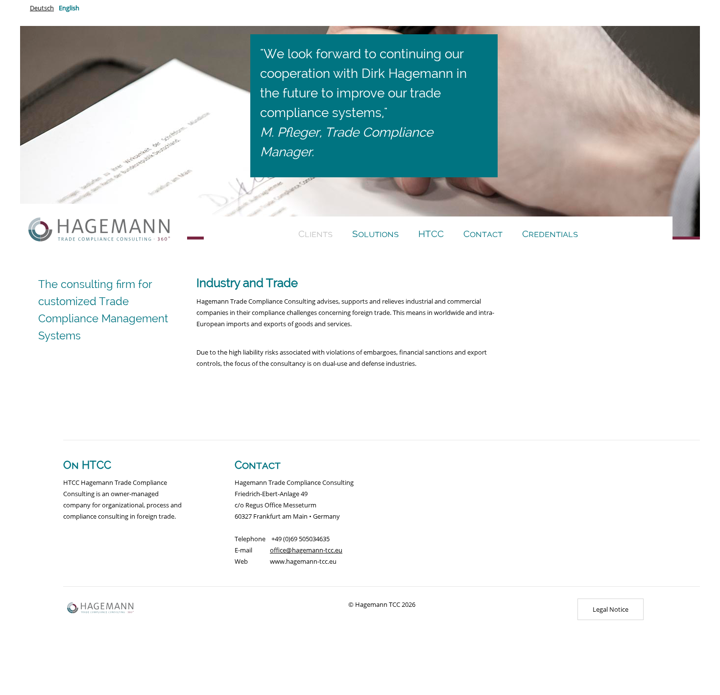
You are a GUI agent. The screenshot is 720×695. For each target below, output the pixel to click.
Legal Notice (610, 609)
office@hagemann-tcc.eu (306, 550)
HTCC (431, 233)
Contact (483, 233)
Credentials (550, 233)
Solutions (375, 233)
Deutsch (42, 7)
